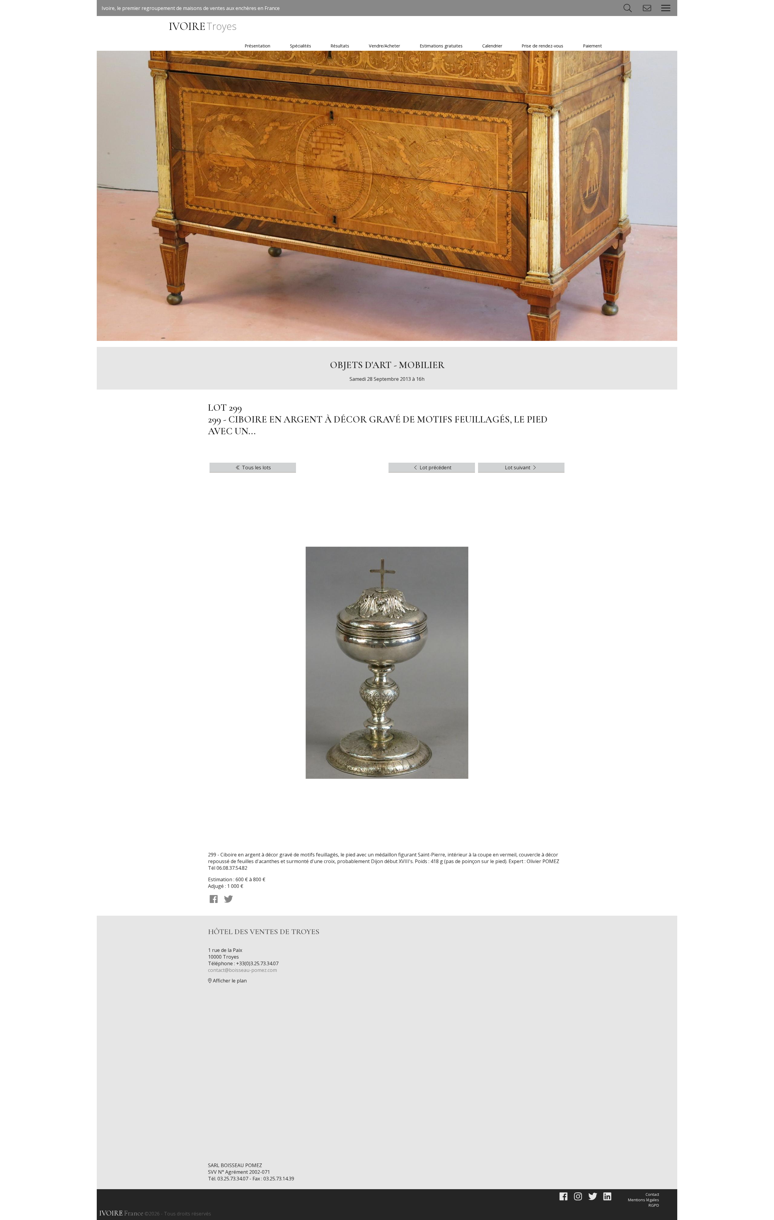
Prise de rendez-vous (542, 46)
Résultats (339, 46)
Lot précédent (434, 467)
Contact (652, 1194)
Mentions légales (643, 1199)
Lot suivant (518, 467)
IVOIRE (202, 26)
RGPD (654, 1205)
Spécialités (300, 46)
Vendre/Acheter (384, 46)
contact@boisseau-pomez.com (242, 970)
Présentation (257, 46)
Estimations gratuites (441, 46)
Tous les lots (256, 467)
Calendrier (492, 46)
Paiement (592, 46)
